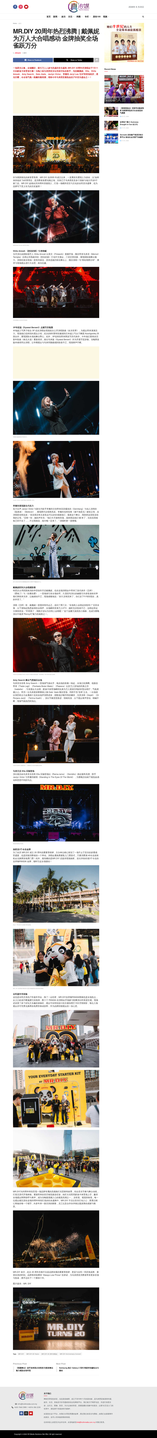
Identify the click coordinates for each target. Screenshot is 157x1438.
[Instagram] (26, 1413)
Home (15, 23)
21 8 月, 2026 (125, 128)
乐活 (70, 16)
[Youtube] (31, 1413)
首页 (49, 16)
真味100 (97, 16)
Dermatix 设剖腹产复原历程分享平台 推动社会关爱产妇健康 (131, 135)
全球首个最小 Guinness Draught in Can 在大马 (129, 123)
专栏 (87, 16)
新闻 (55, 16)
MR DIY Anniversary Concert (70, 1354)
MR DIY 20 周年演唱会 (49, 1354)
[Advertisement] (56, 97)
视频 (105, 16)
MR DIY (21, 1354)
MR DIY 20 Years (33, 1354)
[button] (108, 43)
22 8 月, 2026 (125, 116)
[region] (124, 42)
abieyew (18, 53)
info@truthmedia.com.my (86, 1422)
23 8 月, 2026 (111, 101)
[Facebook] (21, 1413)
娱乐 (63, 16)
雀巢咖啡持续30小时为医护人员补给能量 (123, 97)
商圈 (78, 16)
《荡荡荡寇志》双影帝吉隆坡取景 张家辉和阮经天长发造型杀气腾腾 (132, 110)
